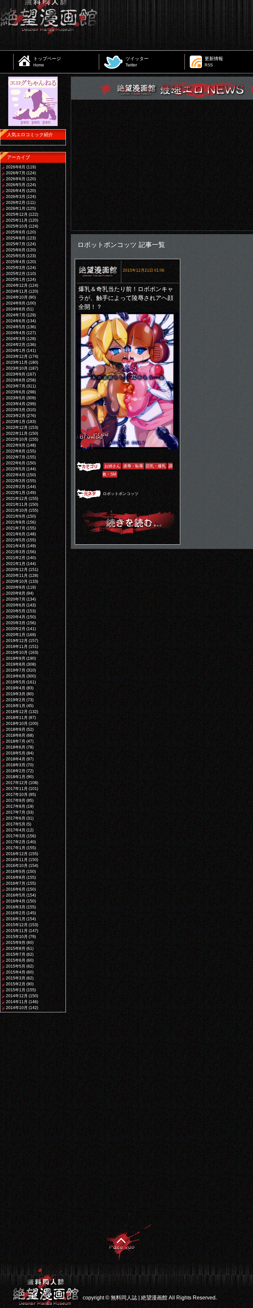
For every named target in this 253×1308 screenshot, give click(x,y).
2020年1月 (15, 634)
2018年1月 (15, 777)
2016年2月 (15, 913)
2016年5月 (15, 895)
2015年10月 (17, 936)
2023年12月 (17, 356)
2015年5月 (15, 966)
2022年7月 (15, 457)
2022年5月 (15, 469)
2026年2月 (15, 202)
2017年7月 (15, 812)
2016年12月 (17, 853)
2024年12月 (17, 285)
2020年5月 (15, 611)
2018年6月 (15, 747)
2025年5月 (15, 256)
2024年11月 (17, 291)
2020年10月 (17, 581)
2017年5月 (15, 824)
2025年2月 (15, 273)
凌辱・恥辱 (133, 466)
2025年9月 (15, 232)
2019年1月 (15, 705)
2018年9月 (15, 729)
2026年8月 (15, 167)
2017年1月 (15, 848)
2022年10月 (17, 439)
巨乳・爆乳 (156, 466)
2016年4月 (15, 901)
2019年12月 (17, 640)
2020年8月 (15, 593)
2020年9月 (15, 587)
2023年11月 (17, 362)
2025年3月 (15, 267)
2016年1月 (15, 919)
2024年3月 (15, 338)
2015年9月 (15, 942)
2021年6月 (15, 534)
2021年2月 (15, 557)
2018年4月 (15, 759)
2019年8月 (15, 664)
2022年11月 (17, 433)
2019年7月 (15, 670)
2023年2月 (15, 415)
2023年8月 (15, 380)
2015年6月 (15, 960)
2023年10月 (17, 368)
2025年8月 (15, 238)
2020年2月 (15, 629)
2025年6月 (15, 250)
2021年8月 (15, 522)
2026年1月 (15, 208)
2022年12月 (17, 427)
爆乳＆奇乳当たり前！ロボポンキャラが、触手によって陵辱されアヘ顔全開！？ (125, 298)
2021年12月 (17, 498)
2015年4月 (15, 972)
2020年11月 (17, 575)
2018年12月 (17, 711)
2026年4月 (15, 190)
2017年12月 (17, 782)
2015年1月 (15, 990)
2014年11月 (17, 1002)
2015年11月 (17, 930)
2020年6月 (15, 605)
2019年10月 (17, 652)
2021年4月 (15, 546)
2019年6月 (15, 676)
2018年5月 (15, 753)
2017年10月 (17, 794)
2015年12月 (17, 925)
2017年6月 (15, 818)
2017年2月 (15, 842)
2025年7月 (15, 244)
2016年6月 (15, 889)
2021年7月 (15, 528)
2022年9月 (15, 445)
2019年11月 (17, 646)
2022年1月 (15, 492)
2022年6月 (15, 463)
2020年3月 (15, 623)
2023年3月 (15, 409)
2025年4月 (15, 261)
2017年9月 (15, 800)
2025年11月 (17, 220)
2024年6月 (15, 321)
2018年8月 (15, 735)
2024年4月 (15, 333)
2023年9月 (15, 374)
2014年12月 (17, 996)
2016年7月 (15, 883)
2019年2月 (15, 700)
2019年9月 (15, 658)
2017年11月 (17, 788)
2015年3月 (15, 978)
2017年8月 (15, 806)
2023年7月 (15, 386)
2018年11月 (17, 717)
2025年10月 (17, 226)
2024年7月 (15, 315)
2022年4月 (15, 475)
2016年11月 (17, 859)
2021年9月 (15, 516)
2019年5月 (15, 682)
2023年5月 (15, 398)
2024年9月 (15, 303)
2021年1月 (15, 563)
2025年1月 (15, 279)
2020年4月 (15, 617)
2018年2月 (15, 771)
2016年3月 (15, 907)
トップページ (47, 61)
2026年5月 (15, 185)
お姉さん (112, 466)
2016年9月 (15, 871)
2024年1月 (15, 350)
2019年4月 (15, 688)
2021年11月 (17, 504)
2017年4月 (15, 830)
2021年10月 (17, 510)
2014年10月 (17, 1007)
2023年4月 (15, 404)
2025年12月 (17, 214)
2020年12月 (17, 569)
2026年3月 (15, 196)
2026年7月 (15, 173)
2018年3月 (15, 765)
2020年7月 (15, 599)
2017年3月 (15, 836)
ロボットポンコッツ (120, 493)
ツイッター (137, 61)
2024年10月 (17, 297)
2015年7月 (15, 954)
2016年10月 (17, 865)
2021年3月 (15, 552)
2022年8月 (15, 451)
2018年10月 (17, 723)
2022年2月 (15, 486)
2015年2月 (15, 984)
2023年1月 (15, 421)
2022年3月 (15, 481)
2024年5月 (15, 327)
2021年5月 (15, 540)
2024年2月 (15, 344)
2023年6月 (15, 392)
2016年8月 (15, 877)
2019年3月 (15, 694)
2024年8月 (15, 309)
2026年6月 (15, 179)
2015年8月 (15, 948)
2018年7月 (15, 741)
